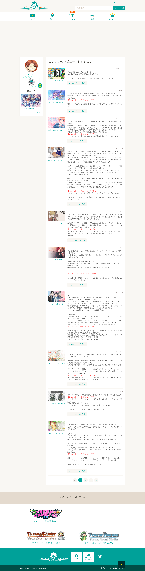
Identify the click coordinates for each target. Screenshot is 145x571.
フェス (72, 19)
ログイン (119, 2)
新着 (92, 19)
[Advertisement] (72, 38)
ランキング (112, 19)
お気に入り (52, 19)
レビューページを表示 (77, 83)
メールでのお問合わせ (88, 556)
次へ (96, 480)
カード (32, 19)
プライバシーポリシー (117, 568)
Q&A (76, 556)
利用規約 (104, 568)
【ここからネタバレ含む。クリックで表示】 (82, 100)
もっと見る (36, 112)
